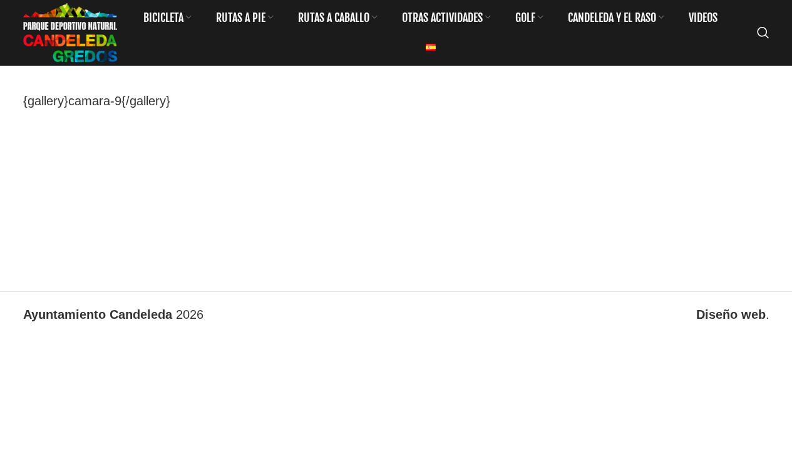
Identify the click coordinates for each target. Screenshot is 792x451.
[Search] (763, 32)
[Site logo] (70, 31)
